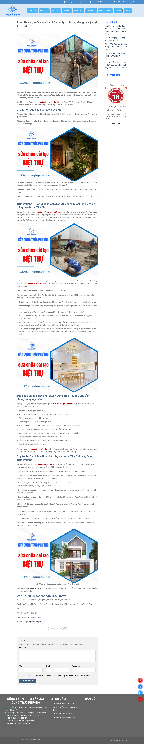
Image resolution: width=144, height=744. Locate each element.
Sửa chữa (91, 11)
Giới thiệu (44, 11)
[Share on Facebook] (50, 628)
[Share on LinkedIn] (65, 628)
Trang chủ (32, 11)
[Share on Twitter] (53, 628)
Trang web (76, 666)
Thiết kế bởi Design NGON (118, 740)
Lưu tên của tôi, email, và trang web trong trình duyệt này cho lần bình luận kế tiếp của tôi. (56, 676)
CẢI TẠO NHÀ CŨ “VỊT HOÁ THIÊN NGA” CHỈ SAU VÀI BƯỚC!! (114, 56)
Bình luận (23, 648)
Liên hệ (128, 11)
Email (48, 666)
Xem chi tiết (115, 123)
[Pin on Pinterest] (61, 628)
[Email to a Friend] (57, 628)
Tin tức (118, 11)
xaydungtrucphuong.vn (33, 622)
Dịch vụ (66, 11)
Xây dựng (78, 11)
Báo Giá (55, 11)
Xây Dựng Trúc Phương (35, 588)
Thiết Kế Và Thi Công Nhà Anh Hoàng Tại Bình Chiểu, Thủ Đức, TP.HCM (115, 47)
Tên (21, 666)
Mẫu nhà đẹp (104, 11)
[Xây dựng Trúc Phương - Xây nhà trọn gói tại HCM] (13, 10)
